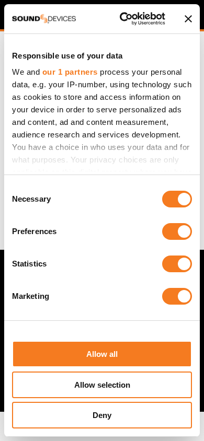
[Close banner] (188, 18)
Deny (102, 415)
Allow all (102, 354)
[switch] (177, 231)
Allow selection (102, 384)
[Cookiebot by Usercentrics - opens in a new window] (123, 19)
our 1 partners (70, 71)
